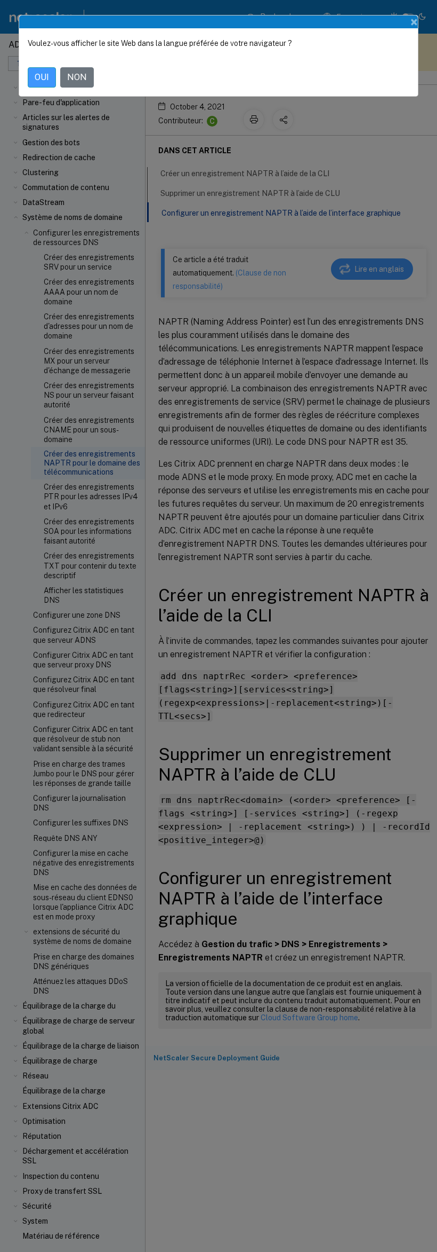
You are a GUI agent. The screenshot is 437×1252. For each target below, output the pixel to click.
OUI (42, 77)
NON (77, 77)
